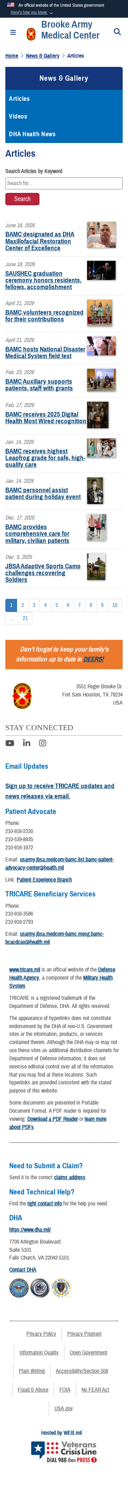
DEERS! (93, 659)
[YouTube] (9, 744)
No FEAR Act (95, 1389)
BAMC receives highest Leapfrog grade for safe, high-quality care (45, 458)
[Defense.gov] (19, 1286)
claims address (69, 1177)
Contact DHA (22, 1269)
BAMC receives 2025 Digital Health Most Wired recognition (45, 417)
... (12, 618)
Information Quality (39, 1352)
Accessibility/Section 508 (82, 1371)
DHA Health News (32, 134)
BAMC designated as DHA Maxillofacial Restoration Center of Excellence (39, 241)
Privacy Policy (41, 1333)
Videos (18, 116)
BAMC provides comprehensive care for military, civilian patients (37, 533)
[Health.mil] (40, 1286)
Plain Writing (32, 1371)
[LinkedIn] (26, 744)
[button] (32, 12)
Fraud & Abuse (33, 1389)
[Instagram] (42, 744)
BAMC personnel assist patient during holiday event (43, 493)
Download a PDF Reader (52, 1119)
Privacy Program (84, 1333)
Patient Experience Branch (44, 879)
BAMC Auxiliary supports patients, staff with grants (39, 384)
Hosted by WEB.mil (61, 1433)
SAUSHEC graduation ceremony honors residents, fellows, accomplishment (43, 280)
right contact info (44, 1203)
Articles (19, 99)
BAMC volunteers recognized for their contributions (44, 315)
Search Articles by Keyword (33, 171)
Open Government (88, 1352)
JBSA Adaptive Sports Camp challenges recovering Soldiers (43, 573)
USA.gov (63, 1408)
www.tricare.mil (24, 969)
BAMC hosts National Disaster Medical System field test (45, 352)
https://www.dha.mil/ (30, 1229)
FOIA (64, 1389)
